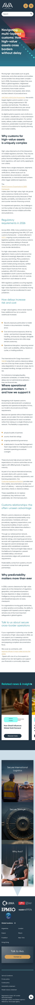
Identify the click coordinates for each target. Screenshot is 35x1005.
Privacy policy (6, 979)
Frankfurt (5, 938)
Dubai (4, 933)
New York (21, 938)
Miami (20, 933)
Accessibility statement (8, 986)
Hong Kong (5, 942)
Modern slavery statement (9, 989)
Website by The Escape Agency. (11, 1001)
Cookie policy (6, 982)
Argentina (5, 928)
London (20, 928)
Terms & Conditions (7, 975)
